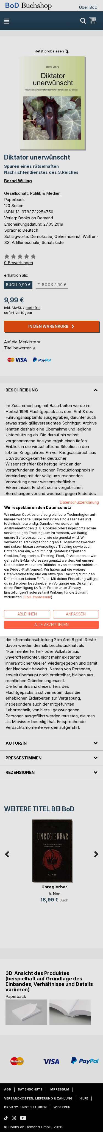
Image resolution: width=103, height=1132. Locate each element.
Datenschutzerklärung (79, 502)
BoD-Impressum (37, 597)
